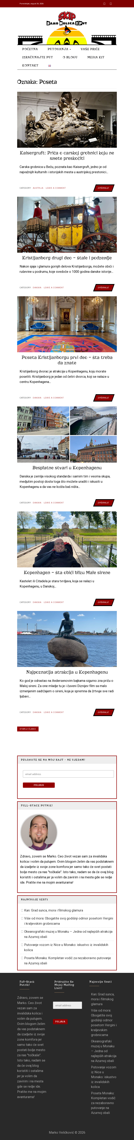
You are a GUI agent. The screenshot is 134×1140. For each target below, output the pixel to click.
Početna (30, 49)
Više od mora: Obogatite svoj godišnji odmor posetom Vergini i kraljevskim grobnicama (68, 921)
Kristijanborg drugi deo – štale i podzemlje (67, 258)
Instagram (111, 2)
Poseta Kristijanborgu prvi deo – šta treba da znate (67, 360)
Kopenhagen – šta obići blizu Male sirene (67, 572)
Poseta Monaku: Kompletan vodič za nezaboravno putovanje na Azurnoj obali (67, 960)
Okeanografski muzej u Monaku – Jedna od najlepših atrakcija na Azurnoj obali (68, 934)
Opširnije (103, 188)
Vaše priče (90, 49)
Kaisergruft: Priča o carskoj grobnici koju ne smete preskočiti (67, 155)
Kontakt (30, 65)
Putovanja (58, 49)
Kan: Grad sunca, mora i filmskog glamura (53, 910)
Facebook (104, 2)
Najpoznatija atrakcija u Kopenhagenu (67, 672)
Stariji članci (28, 729)
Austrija (38, 188)
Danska (37, 287)
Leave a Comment (56, 189)
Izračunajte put (37, 57)
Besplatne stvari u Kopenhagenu (67, 468)
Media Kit (95, 57)
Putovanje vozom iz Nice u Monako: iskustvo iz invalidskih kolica (66, 947)
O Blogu (70, 57)
